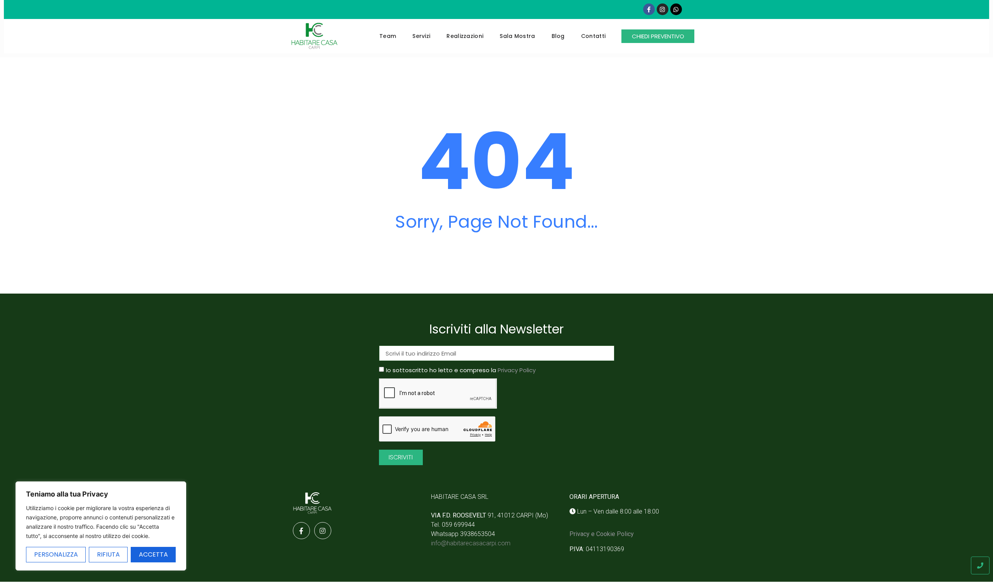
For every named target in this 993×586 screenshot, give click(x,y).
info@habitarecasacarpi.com (470, 543)
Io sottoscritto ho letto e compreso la (461, 370)
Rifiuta (108, 554)
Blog (558, 36)
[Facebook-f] (649, 9)
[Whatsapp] (676, 9)
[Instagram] (662, 9)
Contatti (593, 36)
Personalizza (56, 554)
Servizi (421, 36)
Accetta (153, 554)
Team (387, 36)
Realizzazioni (464, 36)
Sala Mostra (517, 36)
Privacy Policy (517, 370)
